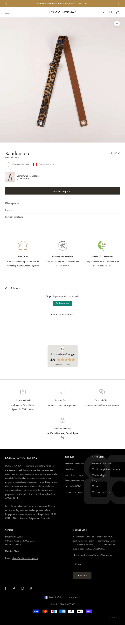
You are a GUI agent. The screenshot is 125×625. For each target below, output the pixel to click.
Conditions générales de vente (106, 469)
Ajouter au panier (62, 191)
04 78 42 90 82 (13, 544)
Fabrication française (74, 480)
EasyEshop (117, 618)
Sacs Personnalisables (74, 463)
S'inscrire (82, 575)
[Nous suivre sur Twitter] (14, 588)
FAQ (94, 480)
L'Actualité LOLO (73, 486)
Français (73, 597)
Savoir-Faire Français (74, 475)
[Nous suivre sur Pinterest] (31, 588)
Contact (96, 486)
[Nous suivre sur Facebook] (5, 588)
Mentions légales (99, 475)
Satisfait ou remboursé (102, 463)
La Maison (69, 469)
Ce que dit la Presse (74, 492)
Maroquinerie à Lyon (101, 492)
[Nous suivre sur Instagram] (22, 588)
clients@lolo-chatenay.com (25, 558)
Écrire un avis (62, 303)
